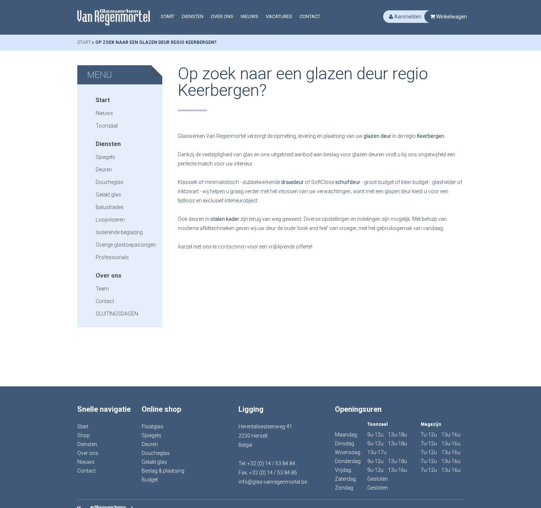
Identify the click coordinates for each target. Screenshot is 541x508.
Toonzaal (107, 126)
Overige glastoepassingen (126, 245)
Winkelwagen (451, 17)
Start (167, 16)
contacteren (232, 247)
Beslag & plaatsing (163, 471)
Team (102, 289)
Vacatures (279, 16)
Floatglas (152, 426)
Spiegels (105, 157)
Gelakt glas (108, 195)
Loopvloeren (110, 220)
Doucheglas (110, 182)
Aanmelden (407, 17)
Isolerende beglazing (119, 232)
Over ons (222, 16)
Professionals (112, 257)
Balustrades (110, 207)
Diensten (193, 16)
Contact (310, 16)
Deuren (104, 170)
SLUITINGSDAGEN (117, 314)
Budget (150, 480)
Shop (83, 435)
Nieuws (249, 16)
